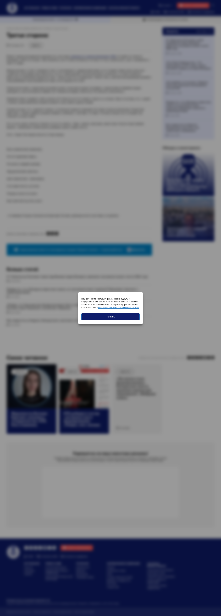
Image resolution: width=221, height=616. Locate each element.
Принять (110, 316)
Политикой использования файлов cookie (118, 307)
